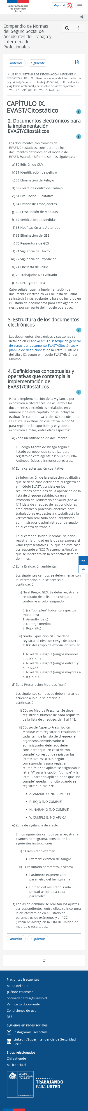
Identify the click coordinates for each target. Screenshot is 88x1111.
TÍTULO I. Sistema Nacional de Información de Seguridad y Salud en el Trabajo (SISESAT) (44, 80)
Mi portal (59, 5)
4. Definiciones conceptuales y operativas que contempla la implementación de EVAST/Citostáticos (41, 379)
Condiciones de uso (21, 1010)
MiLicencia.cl (16, 1065)
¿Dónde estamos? (20, 992)
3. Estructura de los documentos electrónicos (43, 322)
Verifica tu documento (23, 1004)
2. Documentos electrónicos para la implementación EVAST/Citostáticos (44, 126)
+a (84, 561)
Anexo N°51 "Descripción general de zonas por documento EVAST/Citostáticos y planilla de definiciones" (45, 345)
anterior (16, 63)
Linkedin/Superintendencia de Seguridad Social (45, 1041)
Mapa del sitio (17, 986)
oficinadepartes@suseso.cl (27, 998)
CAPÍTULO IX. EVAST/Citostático (40, 90)
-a (85, 570)
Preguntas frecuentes (23, 979)
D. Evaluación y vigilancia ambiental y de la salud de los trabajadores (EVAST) (43, 86)
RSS (9, 1016)
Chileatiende (16, 1058)
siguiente (38, 63)
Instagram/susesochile (31, 1032)
